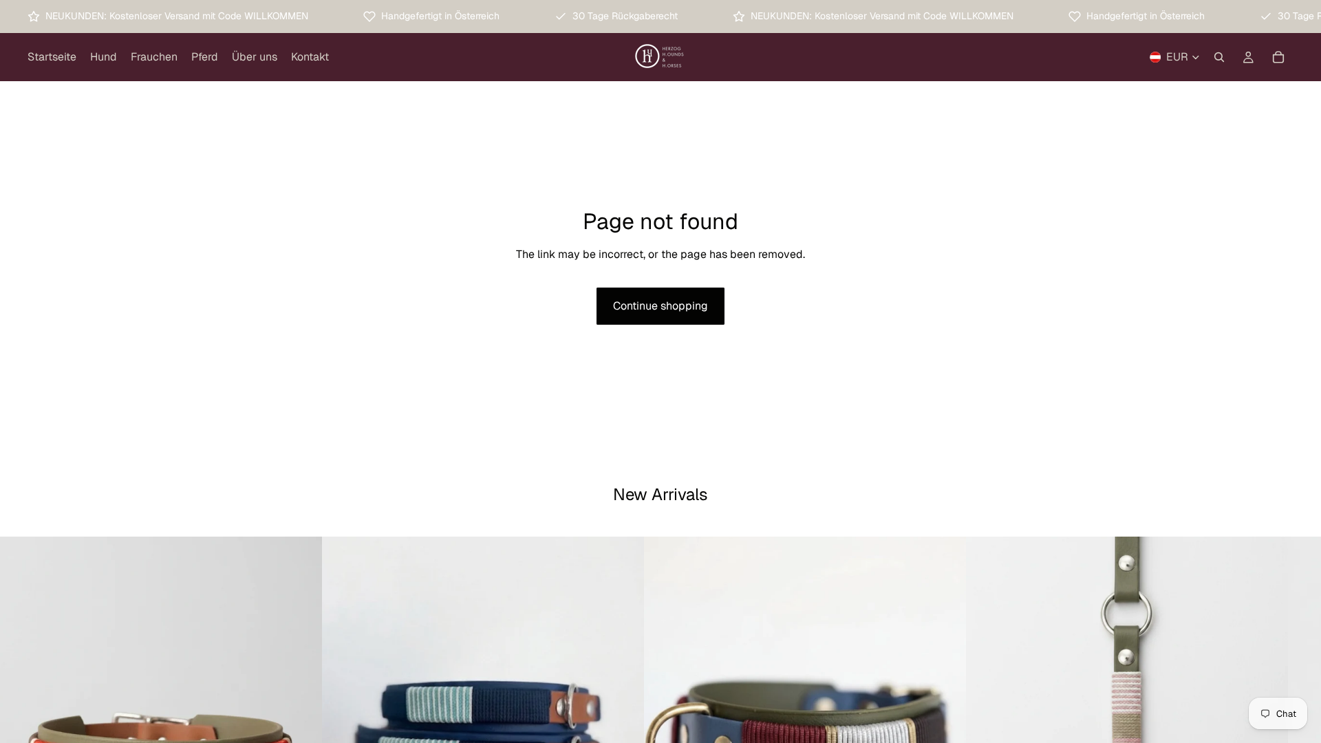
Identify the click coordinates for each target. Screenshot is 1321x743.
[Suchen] (1219, 57)
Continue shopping (660, 306)
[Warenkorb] (1278, 57)
